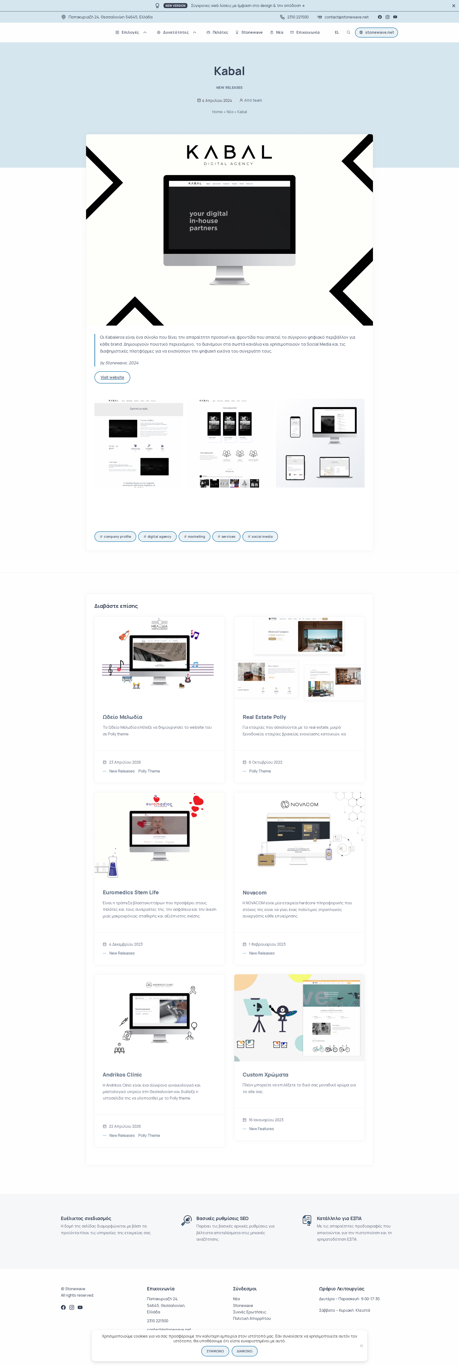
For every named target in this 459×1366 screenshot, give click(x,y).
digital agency (159, 536)
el (337, 33)
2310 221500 (298, 17)
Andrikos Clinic (122, 1074)
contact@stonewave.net (347, 17)
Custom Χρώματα (265, 1074)
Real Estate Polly (264, 717)
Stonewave (243, 1305)
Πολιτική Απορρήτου (252, 1318)
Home (217, 111)
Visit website (112, 377)
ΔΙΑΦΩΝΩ (244, 1351)
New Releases (229, 87)
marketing (196, 536)
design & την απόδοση (280, 5)
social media (262, 536)
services (228, 536)
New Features (261, 1128)
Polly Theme (149, 771)
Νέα (230, 111)
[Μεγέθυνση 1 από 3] (177, 405)
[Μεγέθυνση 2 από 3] (267, 405)
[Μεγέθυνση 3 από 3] (358, 405)
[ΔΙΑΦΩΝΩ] (361, 1345)
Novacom (255, 892)
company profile (117, 536)
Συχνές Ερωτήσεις (249, 1312)
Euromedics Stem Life (131, 892)
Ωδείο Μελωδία (122, 717)
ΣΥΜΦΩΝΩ (215, 1351)
